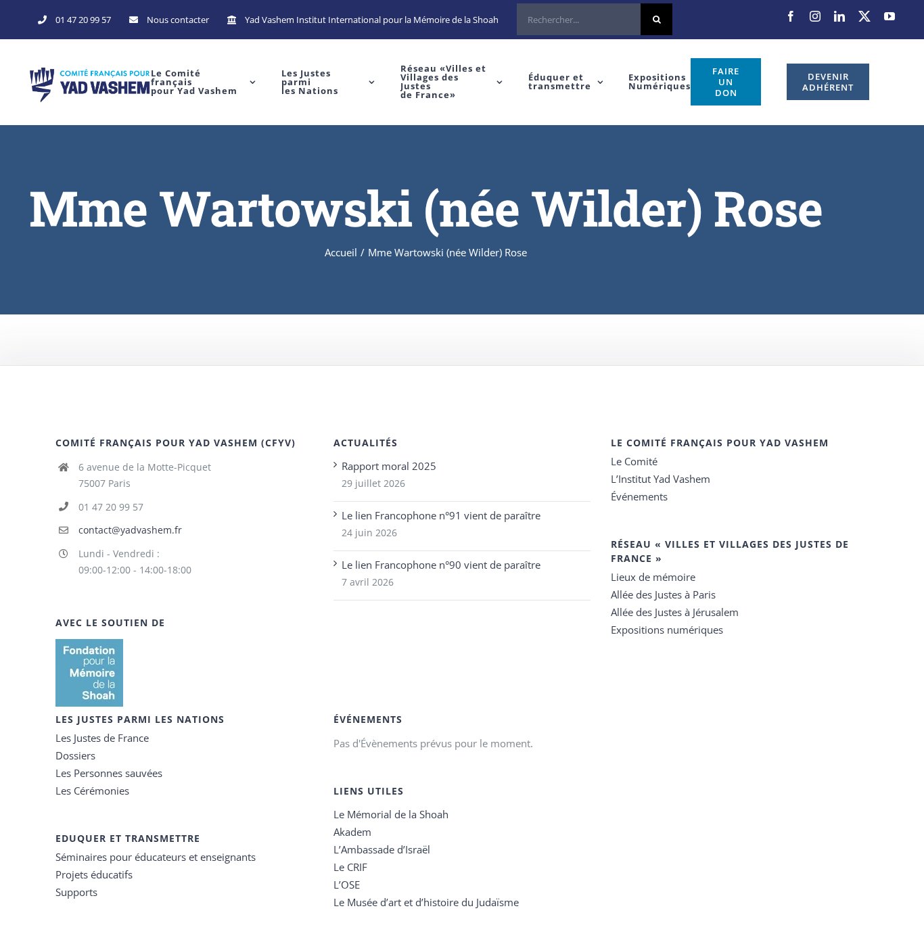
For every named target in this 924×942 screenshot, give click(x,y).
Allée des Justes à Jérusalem (675, 612)
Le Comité (634, 461)
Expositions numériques (667, 629)
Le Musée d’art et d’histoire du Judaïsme (426, 902)
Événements (639, 496)
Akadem (352, 832)
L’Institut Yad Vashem (660, 479)
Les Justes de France (102, 738)
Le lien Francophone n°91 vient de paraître (441, 515)
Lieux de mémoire (653, 577)
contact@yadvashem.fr (130, 529)
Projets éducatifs (94, 874)
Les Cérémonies (92, 790)
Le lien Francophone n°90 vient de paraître (441, 564)
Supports (76, 892)
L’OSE (346, 884)
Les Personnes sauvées (108, 773)
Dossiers (75, 755)
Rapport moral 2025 (389, 466)
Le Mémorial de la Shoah (390, 814)
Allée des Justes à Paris (663, 594)
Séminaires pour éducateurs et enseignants (155, 857)
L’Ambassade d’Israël (381, 849)
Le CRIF (350, 867)
